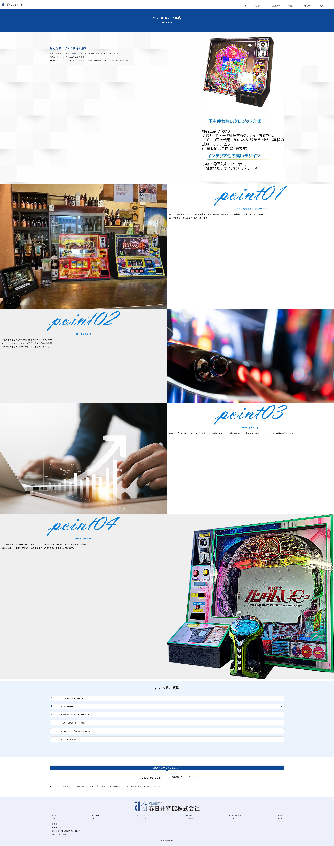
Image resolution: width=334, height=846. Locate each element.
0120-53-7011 (151, 777)
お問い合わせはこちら (185, 777)
